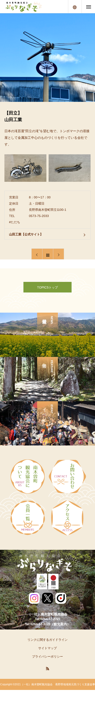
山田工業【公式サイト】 (26, 234)
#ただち (14, 222)
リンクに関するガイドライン (47, 639)
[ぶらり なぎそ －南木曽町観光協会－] (23, 6)
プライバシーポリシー (47, 656)
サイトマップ (47, 648)
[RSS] (47, 668)
